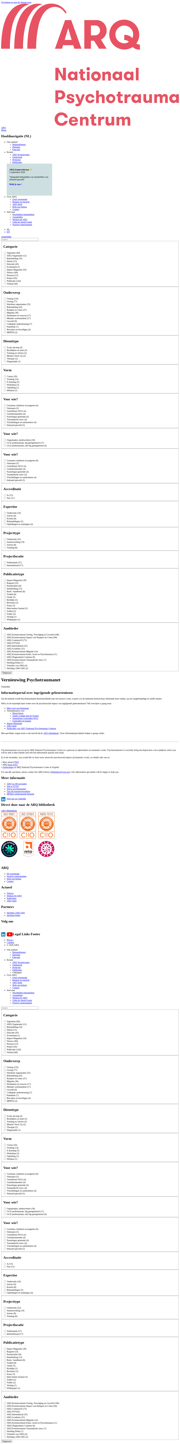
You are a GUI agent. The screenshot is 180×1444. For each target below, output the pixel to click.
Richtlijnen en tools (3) (17, 350)
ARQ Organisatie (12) (16, 255)
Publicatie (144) (14, 281)
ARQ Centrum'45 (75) (17, 640)
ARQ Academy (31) (16, 648)
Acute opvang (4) (14, 347)
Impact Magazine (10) (16, 270)
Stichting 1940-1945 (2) (17, 668)
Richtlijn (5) (12, 600)
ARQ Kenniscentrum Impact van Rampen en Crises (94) (32, 637)
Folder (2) (11, 614)
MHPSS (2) (12, 332)
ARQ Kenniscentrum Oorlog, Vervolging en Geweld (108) (33, 634)
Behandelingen (19, 144)
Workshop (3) (13, 385)
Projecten (16, 159)
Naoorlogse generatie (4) (18, 416)
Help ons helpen (19, 207)
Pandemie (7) (13, 327)
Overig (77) (12, 301)
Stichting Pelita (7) (15, 663)
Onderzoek (17, 157)
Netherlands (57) (14, 562)
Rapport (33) (12, 583)
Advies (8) (11, 545)
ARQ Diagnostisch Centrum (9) (21, 657)
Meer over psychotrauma (18, 708)
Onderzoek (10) (14, 513)
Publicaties (17, 162)
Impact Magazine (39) (16, 580)
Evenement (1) (13, 267)
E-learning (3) (13, 382)
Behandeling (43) (14, 307)
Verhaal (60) (12, 284)
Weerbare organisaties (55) (18, 304)
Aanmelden (17, 217)
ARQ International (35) (17, 646)
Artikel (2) (11, 611)
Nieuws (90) (12, 272)
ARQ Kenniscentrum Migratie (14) (22, 651)
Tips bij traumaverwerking (18, 791)
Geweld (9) (12, 321)
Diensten (16, 147)
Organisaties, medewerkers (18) (21, 440)
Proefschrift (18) (14, 586)
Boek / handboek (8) (16, 591)
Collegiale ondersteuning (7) (19, 324)
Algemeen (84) (13, 253)
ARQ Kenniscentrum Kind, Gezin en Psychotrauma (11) (32, 654)
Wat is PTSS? (13, 786)
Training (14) (12, 379)
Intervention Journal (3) (17, 608)
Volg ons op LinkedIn (16, 799)
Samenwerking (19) (15, 542)
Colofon (10, 942)
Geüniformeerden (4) (16, 414)
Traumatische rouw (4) (17, 419)
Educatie (16, 149)
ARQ (3, 127)
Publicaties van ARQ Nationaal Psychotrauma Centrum (31, 728)
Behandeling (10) (14, 258)
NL (8, 229)
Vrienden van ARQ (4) (17, 665)
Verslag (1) (11, 617)
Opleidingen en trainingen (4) (20, 524)
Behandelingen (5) (15, 521)
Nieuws (10, 893)
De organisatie (13, 874)
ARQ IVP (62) (13, 643)
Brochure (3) (12, 603)
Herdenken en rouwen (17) (19, 315)
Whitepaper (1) (13, 619)
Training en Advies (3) (17, 353)
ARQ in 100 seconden (17, 784)
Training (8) (12, 547)
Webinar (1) (12, 390)
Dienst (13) (12, 261)
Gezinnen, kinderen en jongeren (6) (22, 405)
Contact (15, 209)
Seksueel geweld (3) (16, 425)
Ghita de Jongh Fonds (22, 222)
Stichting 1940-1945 (16, 913)
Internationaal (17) (15, 565)
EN (8, 232)
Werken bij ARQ (19, 219)
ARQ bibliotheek (51, 733)
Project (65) (12, 278)
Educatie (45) (13, 264)
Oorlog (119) (12, 298)
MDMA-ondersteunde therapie (20, 794)
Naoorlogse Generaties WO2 (25, 718)
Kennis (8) (11, 518)
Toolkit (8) (11, 594)
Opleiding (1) (13, 387)
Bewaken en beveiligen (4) (19, 329)
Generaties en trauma (21, 721)
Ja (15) (10, 495)
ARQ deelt (17, 204)
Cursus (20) (12, 376)
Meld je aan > (15, 184)
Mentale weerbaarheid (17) (19, 318)
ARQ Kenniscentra (21, 154)
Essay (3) (11, 605)
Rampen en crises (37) (17, 310)
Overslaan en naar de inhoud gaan (16, 2)
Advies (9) (11, 516)
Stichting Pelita (13, 915)
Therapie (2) (12, 358)
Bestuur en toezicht (20, 202)
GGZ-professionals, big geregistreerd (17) (25, 443)
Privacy (10, 940)
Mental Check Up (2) (16, 356)
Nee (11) (10, 498)
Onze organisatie (19, 199)
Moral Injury (18, 713)
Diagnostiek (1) (14, 361)
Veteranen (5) (13, 408)
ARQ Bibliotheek (9, 810)
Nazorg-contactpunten (22, 224)
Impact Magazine (14, 723)
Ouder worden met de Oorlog (25, 716)
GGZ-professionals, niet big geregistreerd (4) (27, 445)
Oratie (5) (11, 597)
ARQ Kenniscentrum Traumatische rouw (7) (26, 660)
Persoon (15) (12, 275)
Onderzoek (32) (14, 539)
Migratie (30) (12, 313)
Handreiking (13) (14, 588)
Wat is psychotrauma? (16, 789)
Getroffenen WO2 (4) (16, 411)
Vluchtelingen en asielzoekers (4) (21, 422)
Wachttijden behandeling (23, 214)
